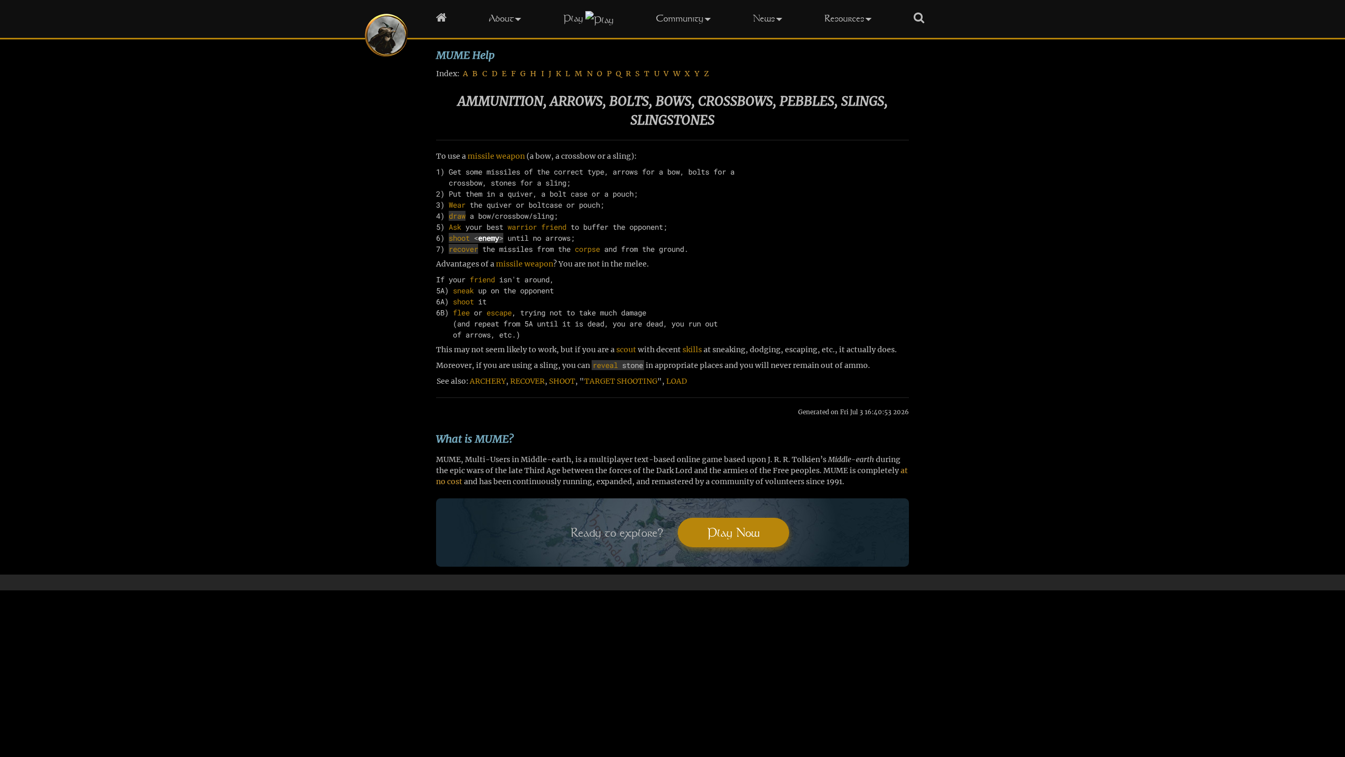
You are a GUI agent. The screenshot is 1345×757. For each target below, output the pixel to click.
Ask (455, 227)
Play (573, 18)
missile (481, 156)
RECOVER (527, 381)
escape (499, 313)
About (501, 18)
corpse (587, 249)
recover (463, 249)
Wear (457, 205)
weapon (510, 156)
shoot (459, 238)
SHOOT (562, 381)
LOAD (676, 381)
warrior (522, 227)
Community (679, 18)
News (764, 18)
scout (626, 349)
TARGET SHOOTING (620, 381)
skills (692, 349)
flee (461, 313)
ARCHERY (488, 381)
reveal (605, 365)
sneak (463, 290)
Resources (844, 18)
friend (553, 227)
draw (457, 216)
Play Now (733, 532)
